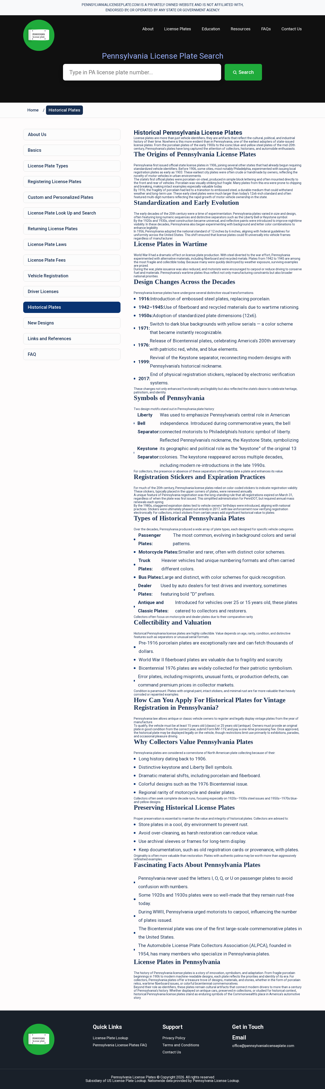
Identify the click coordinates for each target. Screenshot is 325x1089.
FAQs (266, 28)
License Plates (177, 28)
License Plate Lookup (110, 1038)
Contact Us (291, 28)
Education (211, 28)
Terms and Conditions (180, 1045)
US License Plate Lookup (126, 1081)
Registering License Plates (54, 181)
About (147, 28)
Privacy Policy (173, 1038)
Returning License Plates (53, 228)
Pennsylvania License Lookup (216, 1081)
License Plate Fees (47, 260)
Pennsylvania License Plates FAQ (120, 1045)
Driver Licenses (43, 291)
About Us (37, 134)
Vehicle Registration (48, 275)
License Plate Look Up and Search (62, 213)
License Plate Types (48, 166)
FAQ (32, 354)
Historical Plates (64, 110)
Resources (240, 28)
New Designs (41, 323)
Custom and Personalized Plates (60, 197)
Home (33, 110)
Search (246, 72)
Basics (34, 150)
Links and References (49, 338)
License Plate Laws (47, 244)
